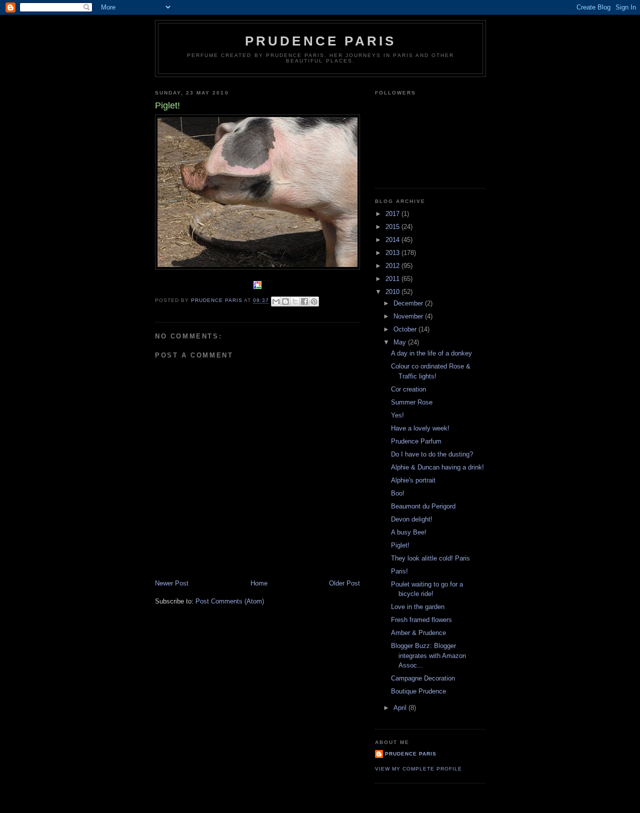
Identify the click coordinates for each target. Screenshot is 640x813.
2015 (394, 226)
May (401, 342)
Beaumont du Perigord (423, 506)
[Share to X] (295, 301)
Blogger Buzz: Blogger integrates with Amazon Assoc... (428, 655)
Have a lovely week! (420, 428)
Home (259, 583)
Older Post (344, 583)
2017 (394, 214)
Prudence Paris (320, 41)
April (401, 708)
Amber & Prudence (418, 632)
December (409, 303)
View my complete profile (418, 769)
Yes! (397, 415)
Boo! (397, 493)
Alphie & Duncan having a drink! (437, 467)
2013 (394, 252)
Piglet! (400, 545)
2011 (394, 278)
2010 (394, 292)
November (409, 316)
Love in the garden (417, 606)
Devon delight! (411, 519)
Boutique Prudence (418, 691)
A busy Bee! (408, 532)
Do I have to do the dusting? (432, 454)
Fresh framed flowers (421, 620)
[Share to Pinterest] (314, 301)
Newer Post (171, 583)
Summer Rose (411, 402)
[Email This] (276, 301)
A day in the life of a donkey (431, 353)
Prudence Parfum (416, 441)
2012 (394, 266)
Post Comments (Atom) (230, 601)
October (406, 329)
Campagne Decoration (423, 678)
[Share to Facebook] (305, 301)
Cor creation (408, 389)
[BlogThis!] (285, 301)
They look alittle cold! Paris (430, 558)
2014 (394, 240)
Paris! (399, 571)
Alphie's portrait (413, 480)
